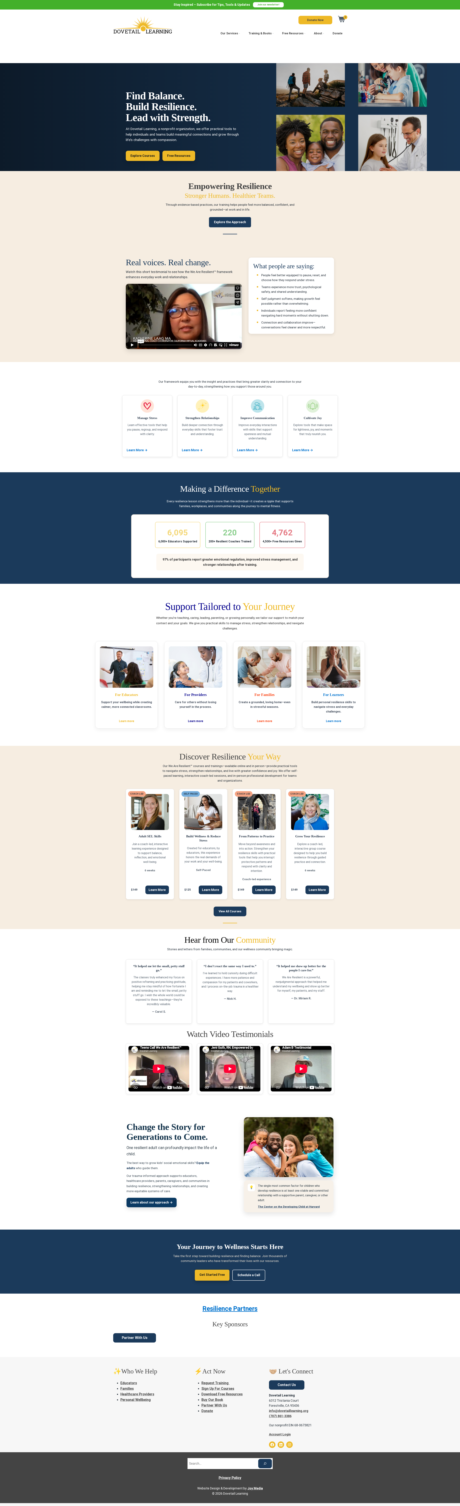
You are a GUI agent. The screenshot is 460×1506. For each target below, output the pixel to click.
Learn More (137, 450)
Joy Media (255, 1488)
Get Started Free (212, 1275)
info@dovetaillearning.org (288, 1411)
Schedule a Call (248, 1275)
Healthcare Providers (137, 1394)
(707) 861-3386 (280, 1416)
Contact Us (287, 1385)
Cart (341, 19)
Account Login (280, 1434)
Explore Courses (142, 156)
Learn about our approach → (151, 1202)
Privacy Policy (230, 1478)
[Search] (265, 1463)
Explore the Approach (230, 222)
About (318, 33)
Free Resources (292, 33)
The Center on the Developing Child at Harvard (289, 1206)
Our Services (229, 33)
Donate (337, 33)
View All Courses (230, 911)
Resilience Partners (230, 1308)
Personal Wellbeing (135, 1400)
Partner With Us (134, 1338)
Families (127, 1389)
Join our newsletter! (268, 4)
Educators (128, 1383)
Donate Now (315, 20)
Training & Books (260, 33)
